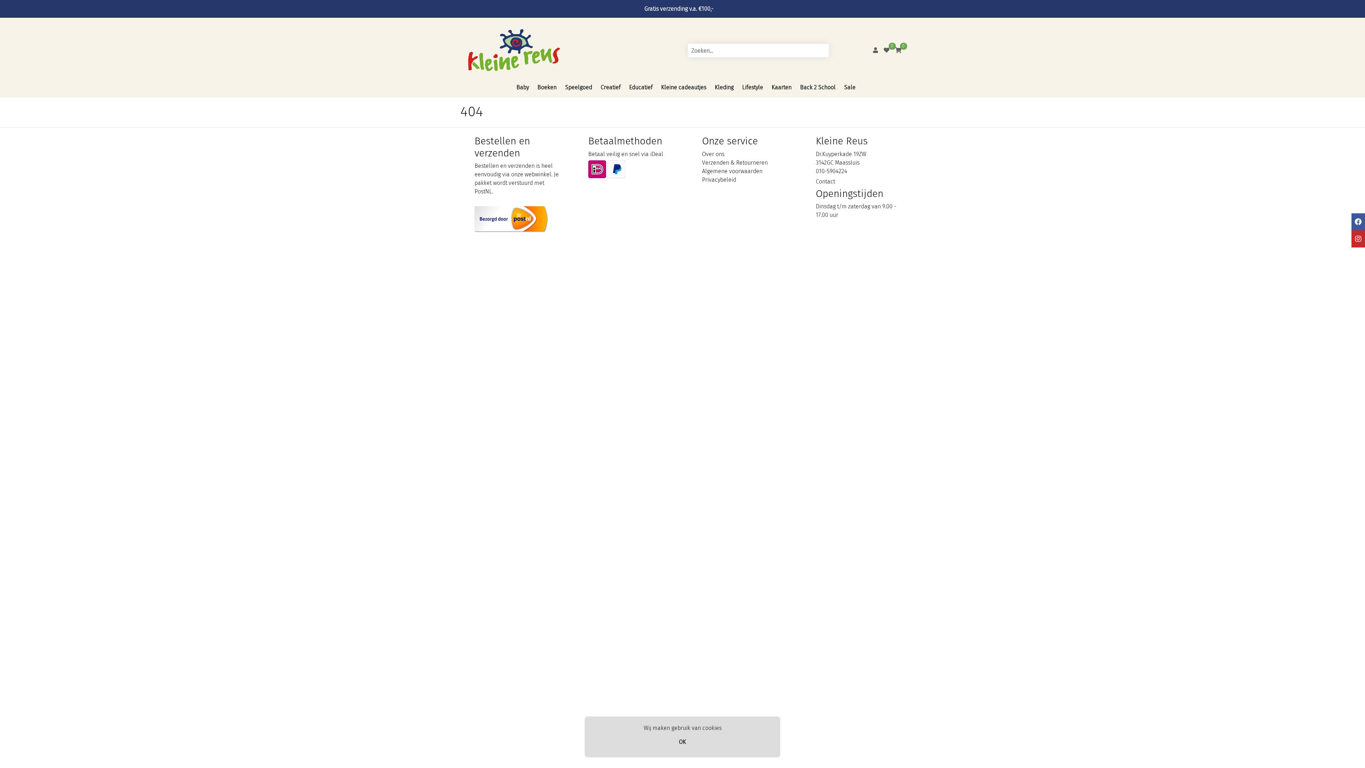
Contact (825, 181)
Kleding (724, 87)
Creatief (611, 87)
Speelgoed (578, 87)
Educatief (641, 87)
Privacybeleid (719, 179)
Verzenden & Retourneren (735, 162)
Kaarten (782, 87)
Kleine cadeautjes (683, 87)
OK (682, 741)
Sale (850, 87)
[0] (886, 50)
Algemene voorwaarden (732, 171)
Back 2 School (818, 87)
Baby (522, 87)
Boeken (547, 87)
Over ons (713, 154)
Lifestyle (752, 87)
